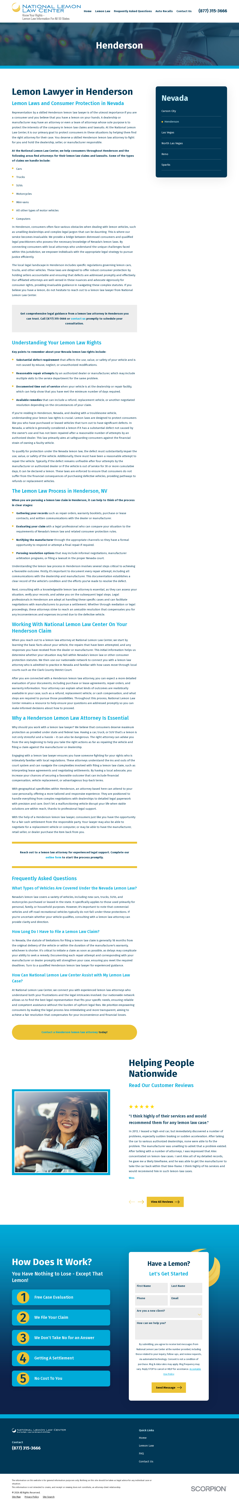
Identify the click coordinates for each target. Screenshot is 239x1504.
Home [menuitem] (87, 11)
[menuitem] (191, 111)
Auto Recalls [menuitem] (164, 11)
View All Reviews (162, 1201)
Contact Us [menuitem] (184, 11)
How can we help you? (151, 1323)
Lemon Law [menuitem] (102, 11)
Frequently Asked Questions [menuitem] (133, 11)
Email (174, 1298)
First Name (144, 1286)
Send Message (165, 1387)
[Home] (46, 11)
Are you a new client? (151, 1310)
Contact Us (146, 1461)
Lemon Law (146, 1445)
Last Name (178, 1286)
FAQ (141, 1453)
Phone (141, 1298)
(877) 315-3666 (212, 10)
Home (143, 1437)
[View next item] (141, 1202)
